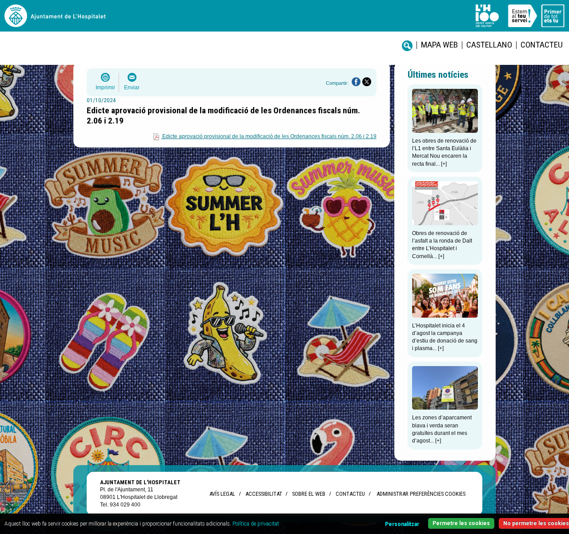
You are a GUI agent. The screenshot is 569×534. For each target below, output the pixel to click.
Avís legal (222, 493)
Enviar (132, 87)
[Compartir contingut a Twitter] (366, 81)
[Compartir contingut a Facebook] (356, 81)
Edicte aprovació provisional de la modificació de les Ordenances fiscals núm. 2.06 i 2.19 (269, 136)
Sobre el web (308, 493)
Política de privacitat (255, 524)
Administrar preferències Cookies (421, 493)
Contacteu (542, 45)
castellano (489, 45)
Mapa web (439, 45)
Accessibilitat (263, 493)
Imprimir (105, 87)
